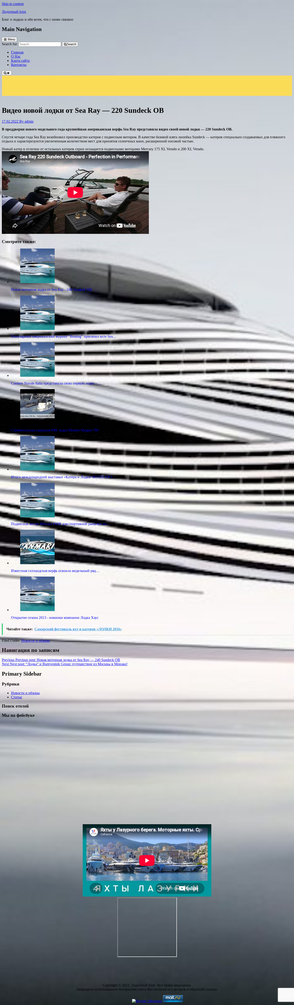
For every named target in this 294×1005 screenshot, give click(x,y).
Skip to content (13, 4)
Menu (11, 39)
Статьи (16, 697)
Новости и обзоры (35, 641)
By (26, 121)
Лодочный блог (14, 12)
